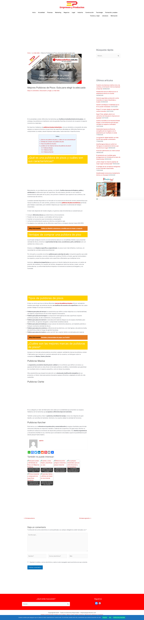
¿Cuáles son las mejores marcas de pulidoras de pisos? (55, 145)
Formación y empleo (111, 12)
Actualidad (41, 12)
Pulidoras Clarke (47, 150)
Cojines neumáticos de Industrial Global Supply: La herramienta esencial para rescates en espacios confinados (108, 122)
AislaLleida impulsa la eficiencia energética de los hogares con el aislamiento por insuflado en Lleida (106, 131)
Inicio (34, 12)
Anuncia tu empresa (91, 615)
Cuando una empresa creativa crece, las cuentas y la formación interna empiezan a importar (108, 87)
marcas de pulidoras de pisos (63, 303)
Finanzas (50, 12)
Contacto (100, 615)
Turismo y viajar (95, 16)
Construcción (89, 12)
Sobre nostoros (79, 615)
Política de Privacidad (47, 615)
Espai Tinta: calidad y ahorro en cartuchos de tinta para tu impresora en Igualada (108, 116)
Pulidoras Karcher (47, 152)
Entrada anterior (29, 518)
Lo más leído (56, 90)
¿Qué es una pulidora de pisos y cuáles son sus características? (58, 139)
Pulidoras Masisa (47, 148)
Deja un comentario (33, 90)
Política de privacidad (119, 617)
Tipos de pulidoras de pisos (48, 143)
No (110, 617)
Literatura (105, 16)
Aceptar (105, 617)
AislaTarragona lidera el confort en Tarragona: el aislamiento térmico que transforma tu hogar (107, 146)
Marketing (58, 12)
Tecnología (99, 12)
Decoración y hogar (45, 90)
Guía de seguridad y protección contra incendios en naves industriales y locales (107, 100)
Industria (80, 12)
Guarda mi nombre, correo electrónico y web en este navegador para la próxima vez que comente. (59, 562)
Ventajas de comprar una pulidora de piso (52, 141)
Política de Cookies (60, 615)
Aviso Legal (70, 615)
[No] (142, 617)
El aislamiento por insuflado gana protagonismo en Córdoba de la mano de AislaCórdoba (108, 157)
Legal (73, 12)
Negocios (66, 12)
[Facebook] (96, 603)
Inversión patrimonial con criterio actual (108, 150)
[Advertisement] (72, 30)
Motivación (114, 16)
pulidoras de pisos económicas (71, 202)
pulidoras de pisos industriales (53, 127)
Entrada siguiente (85, 518)
